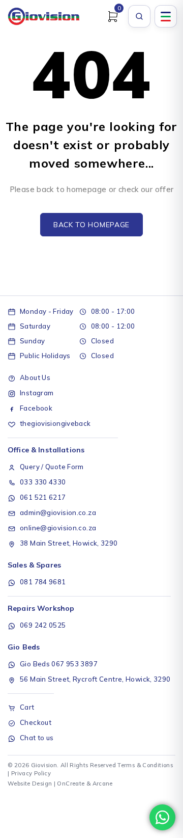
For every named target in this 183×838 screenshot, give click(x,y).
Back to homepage (91, 224)
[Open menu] (166, 16)
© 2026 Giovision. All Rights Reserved (62, 765)
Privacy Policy (31, 773)
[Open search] (139, 16)
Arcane (103, 783)
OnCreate (70, 783)
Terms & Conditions (145, 765)
